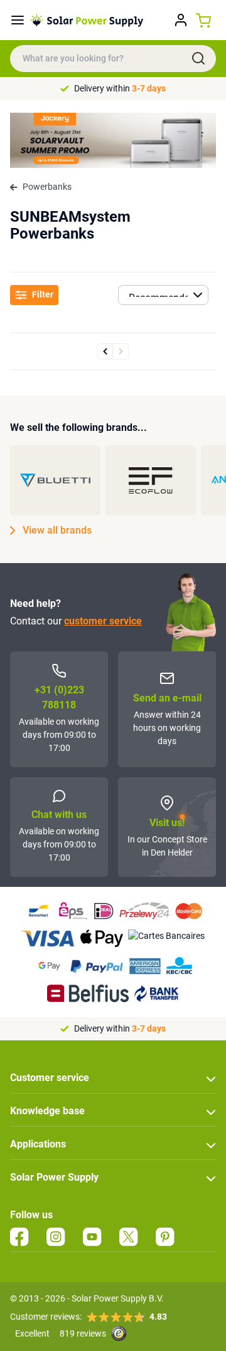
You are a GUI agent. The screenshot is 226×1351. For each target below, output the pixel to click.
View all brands (57, 530)
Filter (42, 294)
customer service (103, 621)
